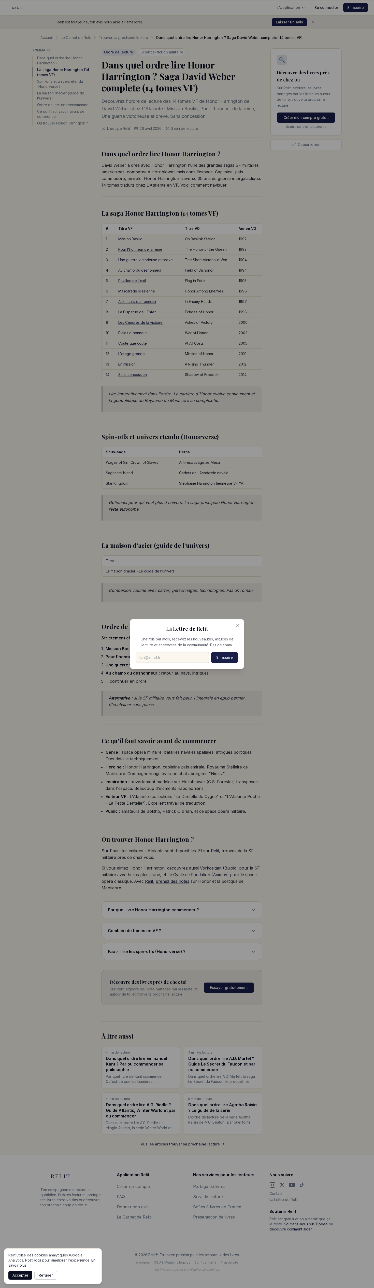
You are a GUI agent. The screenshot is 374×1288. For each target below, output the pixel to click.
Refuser (46, 1275)
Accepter (20, 1275)
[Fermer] (237, 625)
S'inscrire (224, 657)
